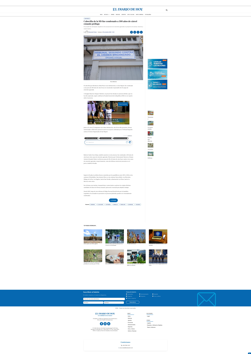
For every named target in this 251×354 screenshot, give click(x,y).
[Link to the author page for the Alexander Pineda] (86, 32)
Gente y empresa (132, 298)
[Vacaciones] (150, 113)
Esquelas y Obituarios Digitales (154, 325)
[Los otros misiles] (150, 123)
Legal (148, 316)
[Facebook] (131, 32)
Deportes (143, 296)
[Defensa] (150, 154)
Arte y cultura (157, 296)
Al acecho (150, 149)
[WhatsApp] (141, 32)
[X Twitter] (138, 32)
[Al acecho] (150, 145)
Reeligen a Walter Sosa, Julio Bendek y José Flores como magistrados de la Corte (158, 263)
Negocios (130, 296)
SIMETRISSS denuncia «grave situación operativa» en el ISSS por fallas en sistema (135, 263)
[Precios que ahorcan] (150, 133)
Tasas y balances (151, 327)
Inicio (129, 316)
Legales (149, 323)
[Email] (134, 32)
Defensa (150, 158)
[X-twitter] (108, 323)
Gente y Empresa (132, 331)
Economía (130, 322)
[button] (166, 10)
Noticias (130, 318)
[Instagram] (105, 323)
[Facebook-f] (101, 323)
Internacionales (144, 294)
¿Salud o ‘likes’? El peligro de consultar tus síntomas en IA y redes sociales (158, 243)
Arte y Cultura (131, 328)
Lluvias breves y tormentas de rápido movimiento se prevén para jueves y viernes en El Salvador (114, 243)
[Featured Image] (93, 261)
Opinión (156, 294)
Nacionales (130, 294)
